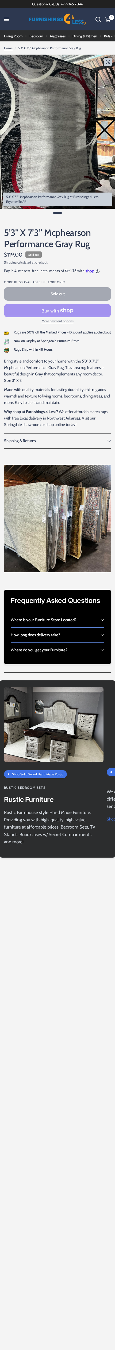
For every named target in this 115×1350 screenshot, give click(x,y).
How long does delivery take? (35, 635)
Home (8, 48)
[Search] (98, 19)
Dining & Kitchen (84, 36)
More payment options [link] (58, 321)
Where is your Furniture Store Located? (43, 619)
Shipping (10, 262)
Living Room (13, 36)
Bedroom (36, 36)
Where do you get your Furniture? (39, 650)
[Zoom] (108, 62)
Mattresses (58, 36)
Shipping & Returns (20, 440)
